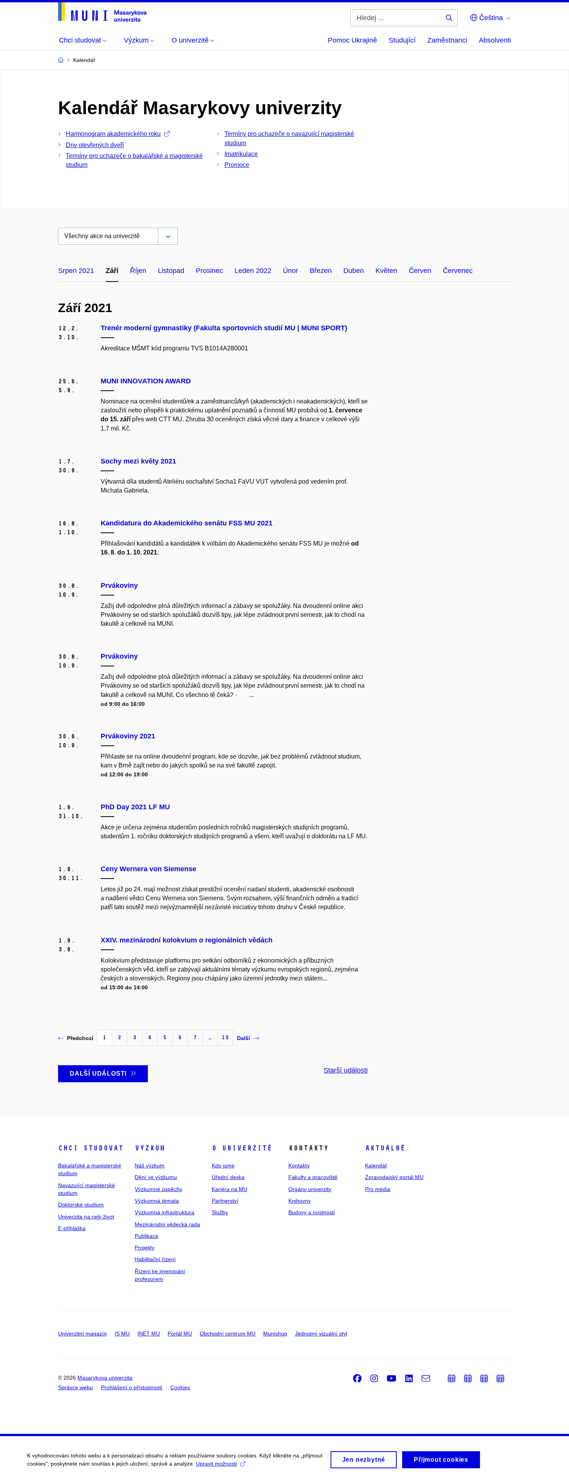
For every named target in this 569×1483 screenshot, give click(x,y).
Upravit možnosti (216, 1464)
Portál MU (180, 1333)
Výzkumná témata (157, 1201)
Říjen (138, 271)
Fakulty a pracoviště (313, 1177)
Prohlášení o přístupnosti (131, 1387)
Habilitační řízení (155, 1259)
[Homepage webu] (102, 12)
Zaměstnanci (447, 40)
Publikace (146, 1236)
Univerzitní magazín (82, 1333)
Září (112, 271)
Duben (353, 271)
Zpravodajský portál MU (394, 1177)
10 (225, 1037)
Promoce (237, 164)
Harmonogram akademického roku (113, 133)
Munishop (275, 1333)
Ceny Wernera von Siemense (148, 869)
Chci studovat (90, 1148)
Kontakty (299, 1165)
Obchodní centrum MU (227, 1333)
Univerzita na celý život (86, 1217)
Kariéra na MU (229, 1189)
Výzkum (150, 1148)
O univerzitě (242, 1148)
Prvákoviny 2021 (128, 736)
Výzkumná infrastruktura (164, 1212)
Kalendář (376, 1165)
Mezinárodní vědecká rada (167, 1224)
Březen (321, 271)
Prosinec (209, 271)
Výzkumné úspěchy (158, 1189)
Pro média (377, 1189)
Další (243, 1038)
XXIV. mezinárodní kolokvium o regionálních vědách (187, 940)
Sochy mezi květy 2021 (138, 461)
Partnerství (225, 1201)
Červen (420, 271)
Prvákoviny (119, 585)
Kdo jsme (223, 1165)
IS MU (122, 1333)
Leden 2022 (253, 271)
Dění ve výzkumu (156, 1177)
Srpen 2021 (76, 271)
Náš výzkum (150, 1165)
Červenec (458, 271)
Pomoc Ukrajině (352, 40)
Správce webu (75, 1387)
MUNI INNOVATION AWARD (146, 381)
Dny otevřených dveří (95, 145)
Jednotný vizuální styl (321, 1333)
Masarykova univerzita (104, 1378)
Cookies (180, 1387)
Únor (290, 271)
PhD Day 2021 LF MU (135, 807)
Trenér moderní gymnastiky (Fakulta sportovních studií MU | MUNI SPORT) (224, 328)
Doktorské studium (81, 1205)
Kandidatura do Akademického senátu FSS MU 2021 (187, 523)
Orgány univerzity (309, 1189)
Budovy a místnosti (311, 1212)
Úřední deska (228, 1177)
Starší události (346, 1070)
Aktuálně (385, 1148)
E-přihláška (72, 1228)
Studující (402, 40)
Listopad (171, 271)
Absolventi (495, 40)
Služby (220, 1212)
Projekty (144, 1247)
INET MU (148, 1333)
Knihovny (299, 1201)
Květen (386, 271)
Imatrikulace (241, 154)
